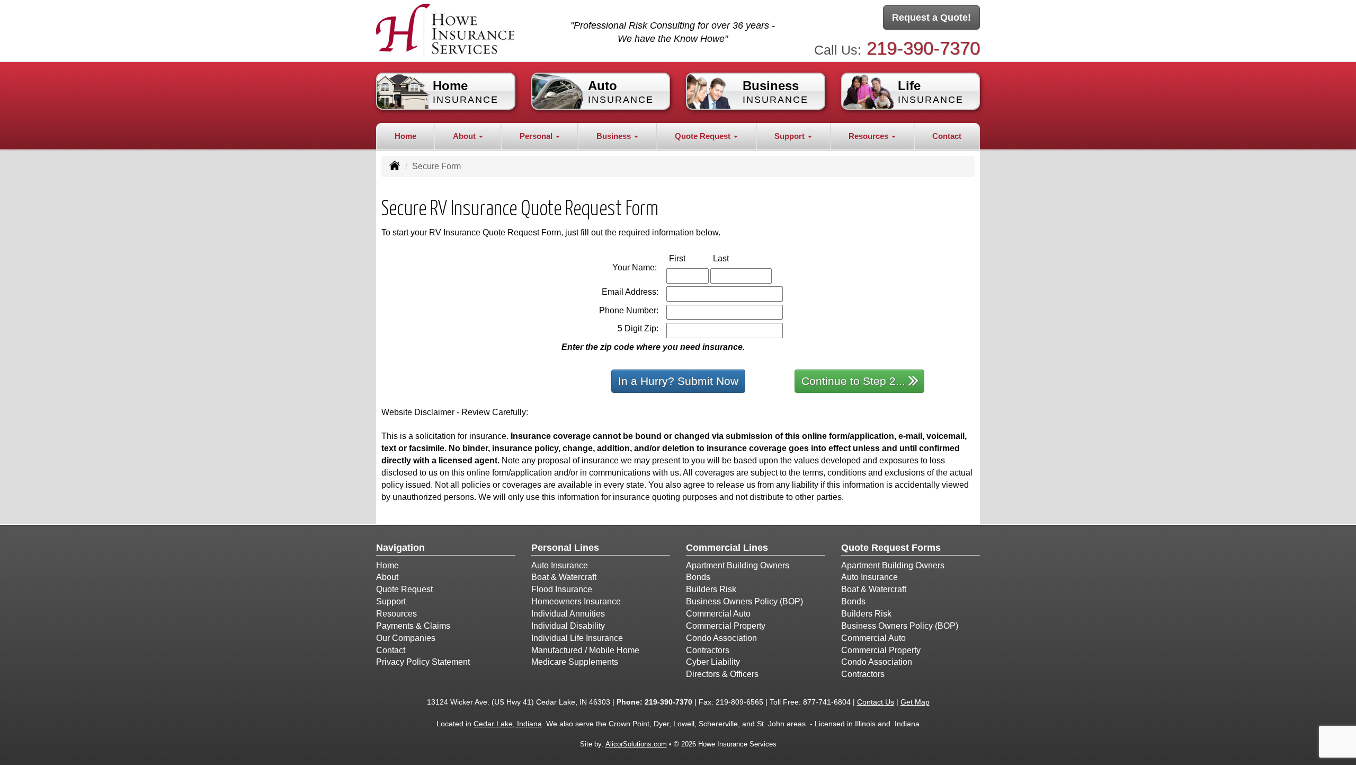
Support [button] (790, 135)
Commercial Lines (727, 547)
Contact (946, 135)
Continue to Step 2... (853, 381)
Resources (396, 613)
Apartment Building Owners (737, 565)
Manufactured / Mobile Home (585, 650)
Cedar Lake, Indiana (508, 723)
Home (405, 135)
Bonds (698, 577)
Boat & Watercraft (563, 577)
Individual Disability (568, 625)
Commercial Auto (718, 613)
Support (391, 601)
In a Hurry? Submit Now (678, 381)
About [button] (465, 135)
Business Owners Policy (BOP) (744, 601)
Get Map (915, 702)
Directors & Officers (722, 674)
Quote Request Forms (891, 547)
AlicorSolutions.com (636, 744)
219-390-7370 (923, 48)
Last (732, 258)
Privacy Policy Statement (423, 661)
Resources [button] (869, 135)
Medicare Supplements (574, 661)
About (387, 577)
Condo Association (721, 638)
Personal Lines (565, 547)
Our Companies (405, 638)
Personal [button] (537, 135)
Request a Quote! (931, 17)
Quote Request (404, 589)
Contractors (707, 650)
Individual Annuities (568, 613)
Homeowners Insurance (576, 601)
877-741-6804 (827, 702)
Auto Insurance (559, 565)
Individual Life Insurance (577, 638)
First (688, 258)
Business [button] (614, 135)
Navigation (400, 547)
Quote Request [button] (704, 135)
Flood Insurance (561, 589)
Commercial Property (725, 625)
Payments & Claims (413, 625)
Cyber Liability (713, 661)
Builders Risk (711, 589)
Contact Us (875, 702)
